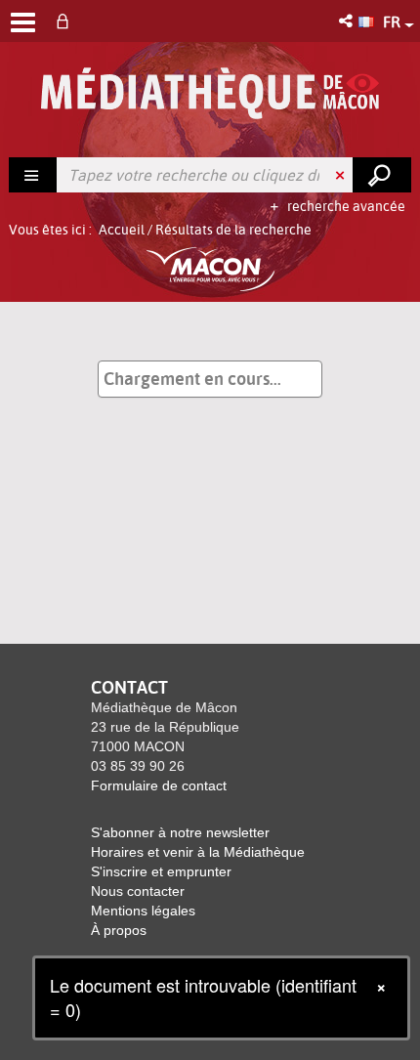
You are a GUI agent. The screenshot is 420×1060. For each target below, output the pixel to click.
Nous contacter (138, 891)
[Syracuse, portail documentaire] (210, 93)
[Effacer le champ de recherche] (342, 174)
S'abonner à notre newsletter (180, 832)
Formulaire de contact (159, 785)
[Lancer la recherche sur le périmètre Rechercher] (382, 174)
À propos (119, 930)
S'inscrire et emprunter (161, 871)
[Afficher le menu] (23, 22)
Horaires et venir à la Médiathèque (198, 852)
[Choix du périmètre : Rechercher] (33, 174)
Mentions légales (143, 910)
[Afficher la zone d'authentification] (66, 21)
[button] (347, 21)
